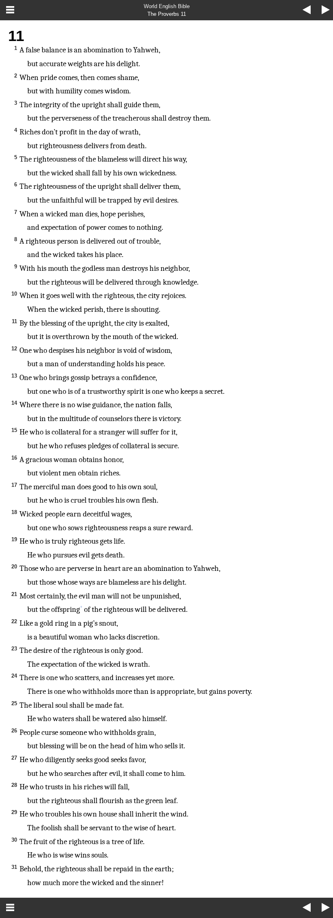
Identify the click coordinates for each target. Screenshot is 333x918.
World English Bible (167, 6)
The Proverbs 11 (166, 14)
